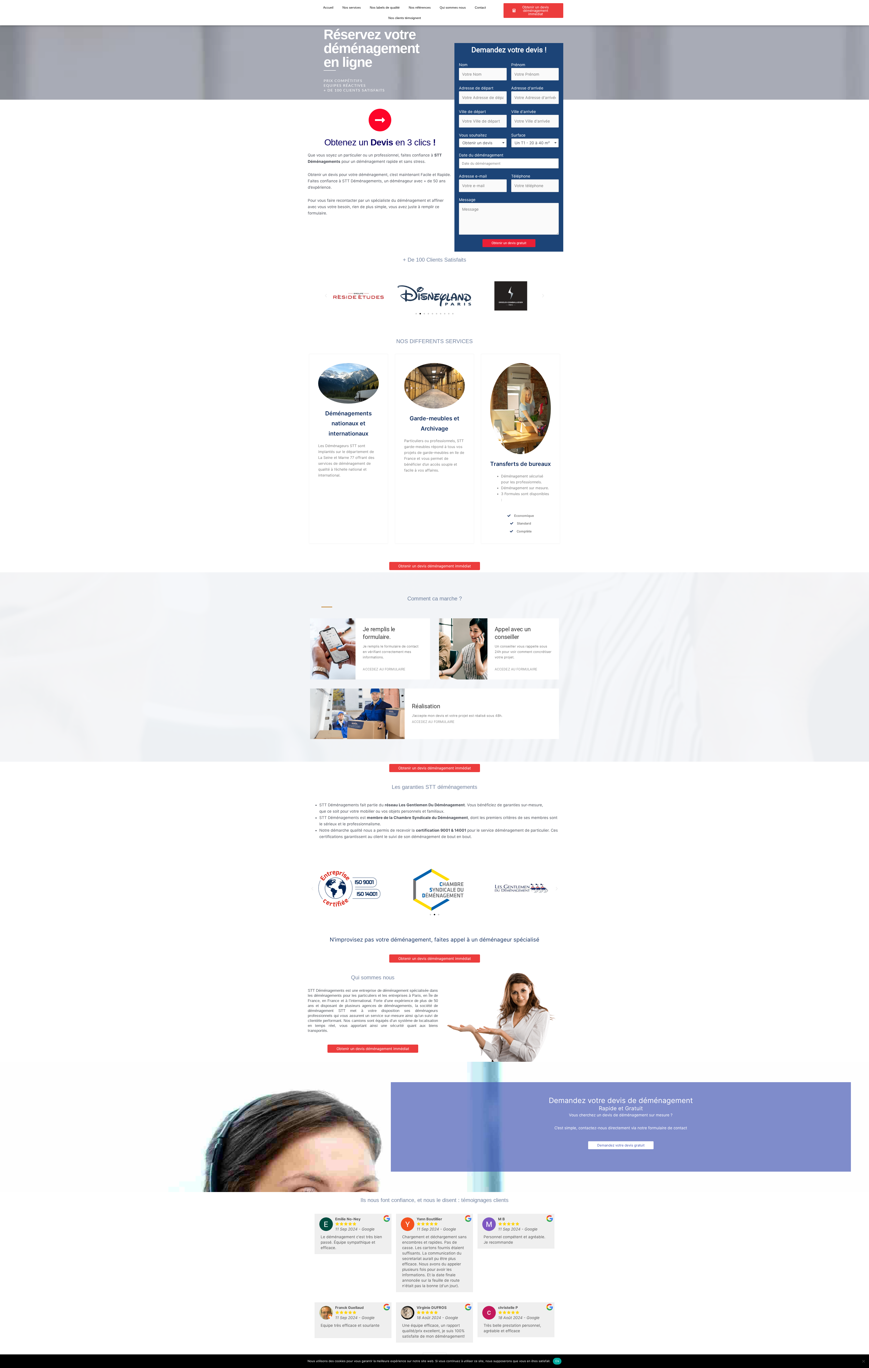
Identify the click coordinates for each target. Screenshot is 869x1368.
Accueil (328, 7)
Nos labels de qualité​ (385, 7)
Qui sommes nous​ (453, 7)
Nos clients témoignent (404, 18)
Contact (480, 7)
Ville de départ (472, 111)
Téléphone (520, 176)
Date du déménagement (481, 155)
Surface (518, 135)
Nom (463, 65)
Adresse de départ (476, 88)
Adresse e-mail (473, 176)
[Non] (863, 1361)
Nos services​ (351, 7)
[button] (508, 243)
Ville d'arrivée (523, 111)
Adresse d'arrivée (527, 88)
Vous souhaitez (473, 135)
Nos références (420, 7)
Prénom (518, 65)
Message (467, 199)
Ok (557, 1361)
